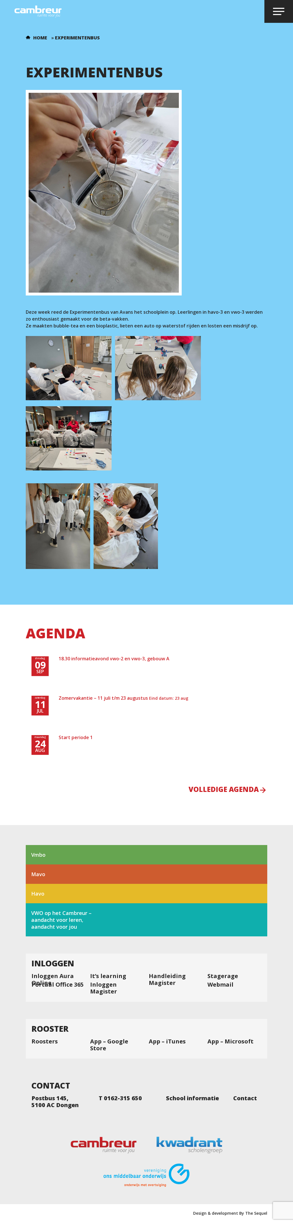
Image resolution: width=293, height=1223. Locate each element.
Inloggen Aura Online (52, 979)
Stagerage (222, 976)
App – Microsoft (230, 1041)
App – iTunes (167, 1041)
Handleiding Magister (167, 979)
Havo (37, 893)
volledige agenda (224, 790)
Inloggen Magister (103, 988)
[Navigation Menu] (278, 11)
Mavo (38, 874)
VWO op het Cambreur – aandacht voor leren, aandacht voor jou (61, 920)
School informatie (192, 1098)
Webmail (220, 984)
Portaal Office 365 (57, 984)
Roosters (44, 1041)
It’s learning (108, 976)
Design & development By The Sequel (230, 1213)
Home (40, 38)
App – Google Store (109, 1045)
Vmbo (38, 854)
